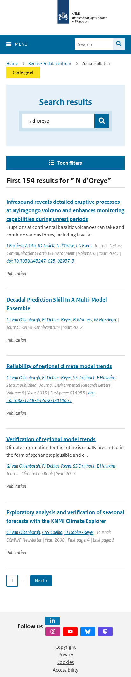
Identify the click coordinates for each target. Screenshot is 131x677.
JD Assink (46, 246)
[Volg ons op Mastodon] (105, 631)
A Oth (30, 246)
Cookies (65, 662)
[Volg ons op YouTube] (70, 631)
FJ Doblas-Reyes (56, 320)
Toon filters (69, 163)
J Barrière (14, 246)
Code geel (23, 72)
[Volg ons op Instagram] (52, 631)
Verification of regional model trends (51, 439)
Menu (21, 44)
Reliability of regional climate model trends (59, 366)
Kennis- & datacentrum (49, 63)
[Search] (119, 44)
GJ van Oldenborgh (23, 320)
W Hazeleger (105, 320)
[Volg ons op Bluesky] (87, 631)
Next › (41, 581)
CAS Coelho (52, 532)
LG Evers (84, 246)
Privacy (65, 655)
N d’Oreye (65, 246)
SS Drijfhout (84, 377)
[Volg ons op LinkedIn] (52, 620)
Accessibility (65, 670)
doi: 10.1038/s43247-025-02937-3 (40, 261)
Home (12, 63)
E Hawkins (106, 377)
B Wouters (82, 320)
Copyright (65, 647)
